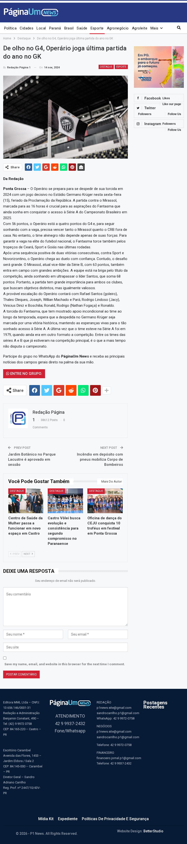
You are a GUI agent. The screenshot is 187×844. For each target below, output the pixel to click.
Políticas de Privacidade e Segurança (115, 819)
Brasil (69, 28)
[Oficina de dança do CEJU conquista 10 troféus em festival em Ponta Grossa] (105, 500)
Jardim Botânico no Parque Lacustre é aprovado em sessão (32, 459)
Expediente (67, 819)
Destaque (106, 66)
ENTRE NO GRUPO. (25, 373)
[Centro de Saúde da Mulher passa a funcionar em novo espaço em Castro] (26, 500)
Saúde (82, 28)
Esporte (97, 28)
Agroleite (139, 28)
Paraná (55, 28)
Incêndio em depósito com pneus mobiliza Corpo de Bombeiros (100, 459)
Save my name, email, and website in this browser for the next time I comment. (64, 664)
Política (10, 28)
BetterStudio (153, 831)
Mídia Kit (46, 819)
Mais (154, 28)
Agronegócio (118, 28)
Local (41, 28)
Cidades (26, 28)
